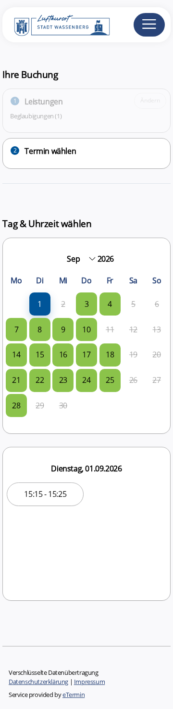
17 (86, 354)
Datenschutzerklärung (38, 681)
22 (40, 380)
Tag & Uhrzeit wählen (46, 223)
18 (110, 354)
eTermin (73, 694)
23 (63, 380)
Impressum (89, 681)
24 (86, 380)
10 (86, 329)
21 (16, 380)
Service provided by (47, 694)
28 (16, 405)
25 (110, 380)
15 (40, 354)
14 (16, 354)
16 (63, 354)
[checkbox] (39, 304)
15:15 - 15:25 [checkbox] (45, 494)
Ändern (150, 100)
